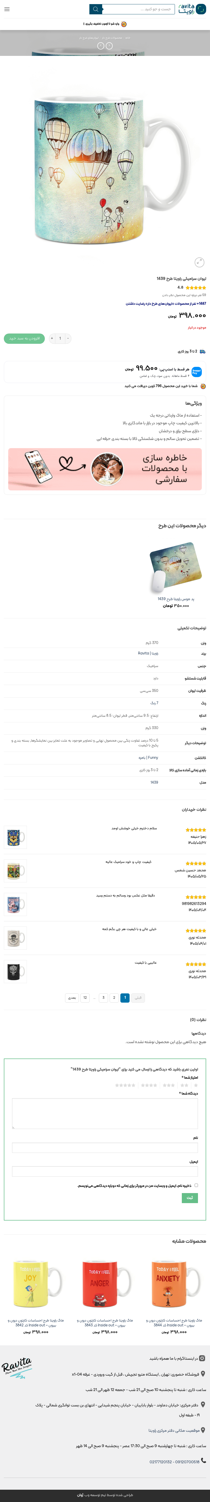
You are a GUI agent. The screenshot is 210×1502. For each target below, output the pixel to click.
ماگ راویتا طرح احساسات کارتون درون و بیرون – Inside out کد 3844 (174, 1323)
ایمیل (194, 1162)
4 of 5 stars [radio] (150, 1085)
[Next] (4, 1298)
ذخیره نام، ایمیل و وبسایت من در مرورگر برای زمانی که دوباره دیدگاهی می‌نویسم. (134, 1186)
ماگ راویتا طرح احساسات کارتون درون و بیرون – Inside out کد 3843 (105, 1323)
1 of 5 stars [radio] (196, 1085)
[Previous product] (100, 45)
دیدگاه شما (188, 1093)
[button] (7, 9)
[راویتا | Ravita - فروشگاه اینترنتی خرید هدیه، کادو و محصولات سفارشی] (192, 9)
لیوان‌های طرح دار (89, 38)
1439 (154, 782)
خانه (128, 38)
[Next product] (109, 45)
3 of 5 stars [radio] (170, 1085)
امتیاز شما (190, 1078)
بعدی (72, 998)
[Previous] (206, 1298)
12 (85, 998)
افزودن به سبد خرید (24, 338)
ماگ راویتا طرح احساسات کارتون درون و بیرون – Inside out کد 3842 (36, 1323)
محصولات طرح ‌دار (112, 38)
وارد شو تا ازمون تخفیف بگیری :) (101, 24)
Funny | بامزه (148, 758)
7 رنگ (154, 703)
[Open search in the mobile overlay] (132, 9)
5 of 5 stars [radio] (126, 1085)
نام (195, 1138)
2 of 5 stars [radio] (185, 1085)
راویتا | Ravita (148, 653)
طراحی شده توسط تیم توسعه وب (105, 1495)
